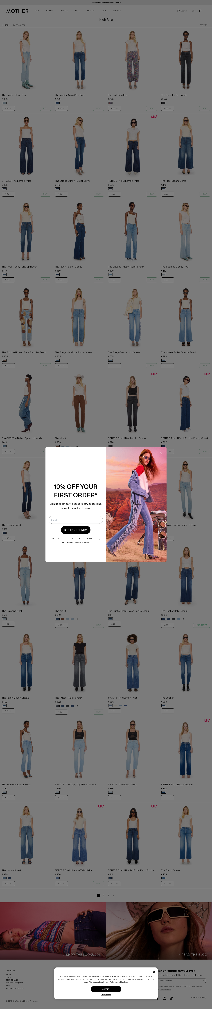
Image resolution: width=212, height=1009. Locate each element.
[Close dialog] (161, 452)
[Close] (154, 972)
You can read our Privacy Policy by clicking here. (108, 982)
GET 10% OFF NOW (76, 530)
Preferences (106, 995)
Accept (105, 989)
